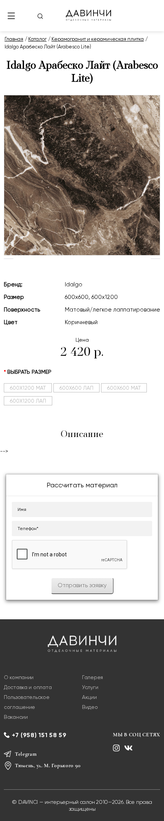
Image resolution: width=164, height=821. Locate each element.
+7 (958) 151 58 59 (39, 735)
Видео (90, 707)
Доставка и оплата (27, 687)
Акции (89, 697)
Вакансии (16, 717)
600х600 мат (124, 388)
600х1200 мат (28, 388)
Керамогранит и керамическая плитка (97, 39)
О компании (19, 677)
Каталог (37, 39)
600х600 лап (76, 388)
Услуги (90, 687)
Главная (14, 39)
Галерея (92, 677)
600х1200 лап (28, 401)
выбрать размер (29, 372)
